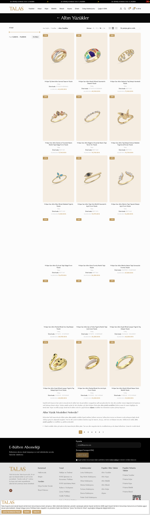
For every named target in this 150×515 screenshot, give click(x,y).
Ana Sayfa (46, 28)
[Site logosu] (16, 8)
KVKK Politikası (114, 460)
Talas (125, 86)
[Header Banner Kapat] (147, 2)
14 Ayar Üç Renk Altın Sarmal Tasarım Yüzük (58, 81)
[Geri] (58, 18)
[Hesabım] (121, 9)
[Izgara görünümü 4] (116, 28)
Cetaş (58, 84)
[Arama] (125, 9)
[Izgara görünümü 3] (113, 28)
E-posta (79, 441)
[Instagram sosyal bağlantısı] (10, 490)
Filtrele (35, 37)
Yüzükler (53, 28)
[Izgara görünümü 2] (110, 28)
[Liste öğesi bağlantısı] (47, 472)
